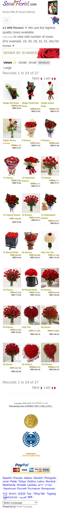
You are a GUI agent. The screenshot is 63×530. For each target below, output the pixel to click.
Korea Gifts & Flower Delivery (19, 11)
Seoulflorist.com (40, 403)
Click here (8, 37)
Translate (27, 506)
